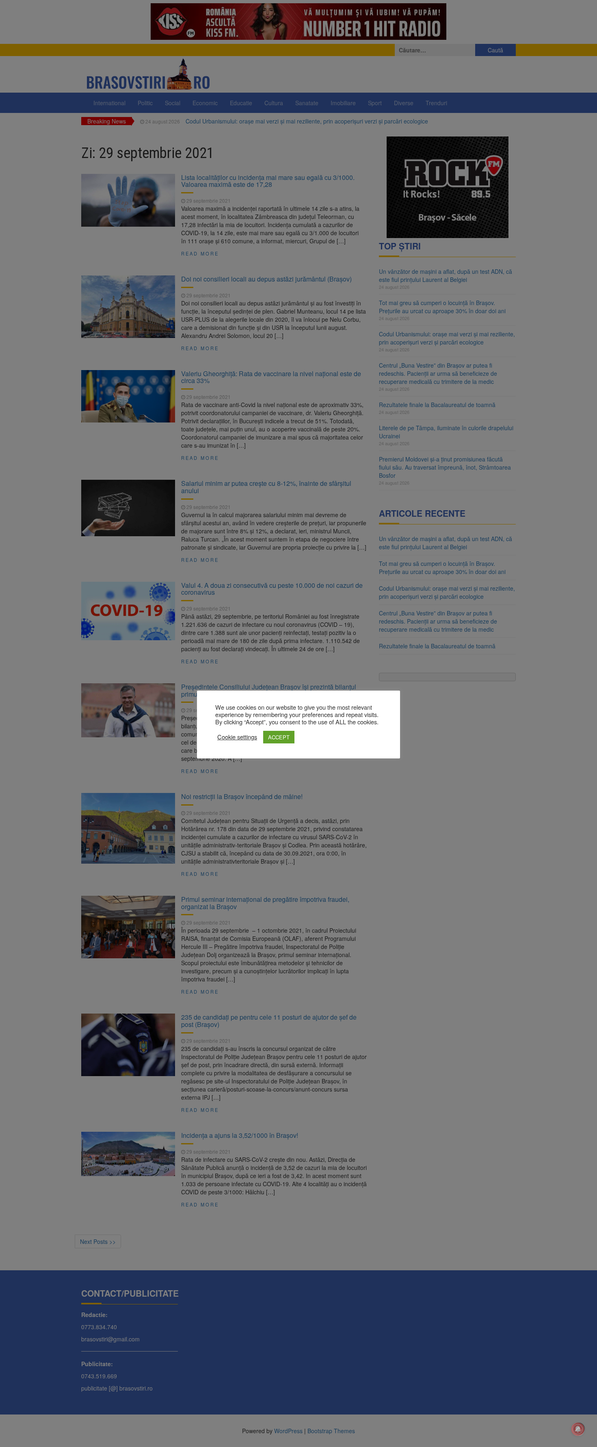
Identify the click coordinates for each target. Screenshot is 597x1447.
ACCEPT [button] (279, 737)
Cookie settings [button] (237, 737)
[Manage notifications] (577, 1429)
